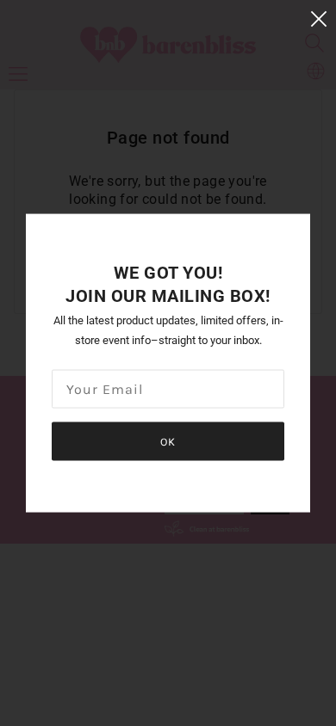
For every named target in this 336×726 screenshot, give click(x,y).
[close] (319, 18)
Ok (168, 440)
